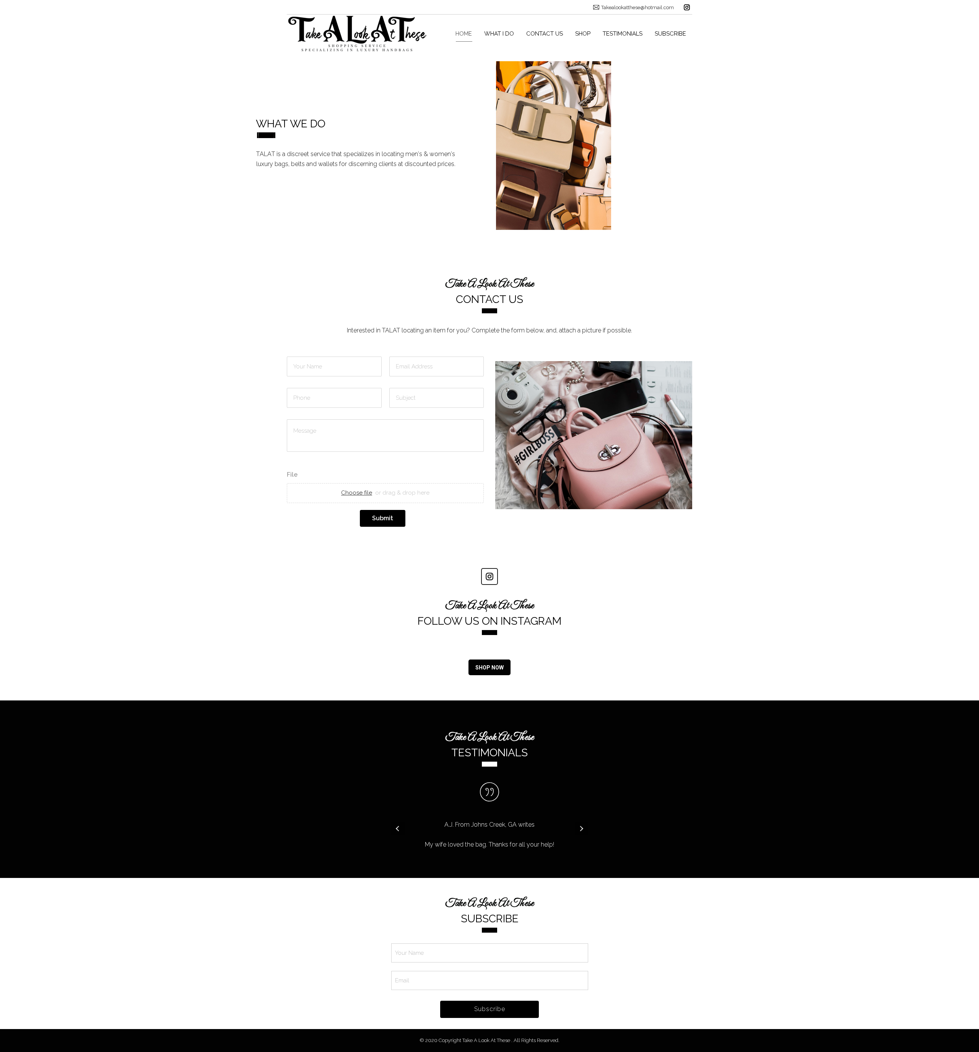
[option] (489, 828)
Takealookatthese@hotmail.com (637, 7)
